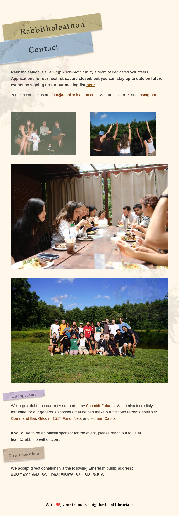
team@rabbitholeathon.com (35, 439)
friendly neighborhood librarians (103, 504)
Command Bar (23, 418)
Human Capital (104, 418)
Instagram (147, 95)
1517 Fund (62, 418)
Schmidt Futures (100, 406)
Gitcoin (44, 418)
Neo (77, 418)
